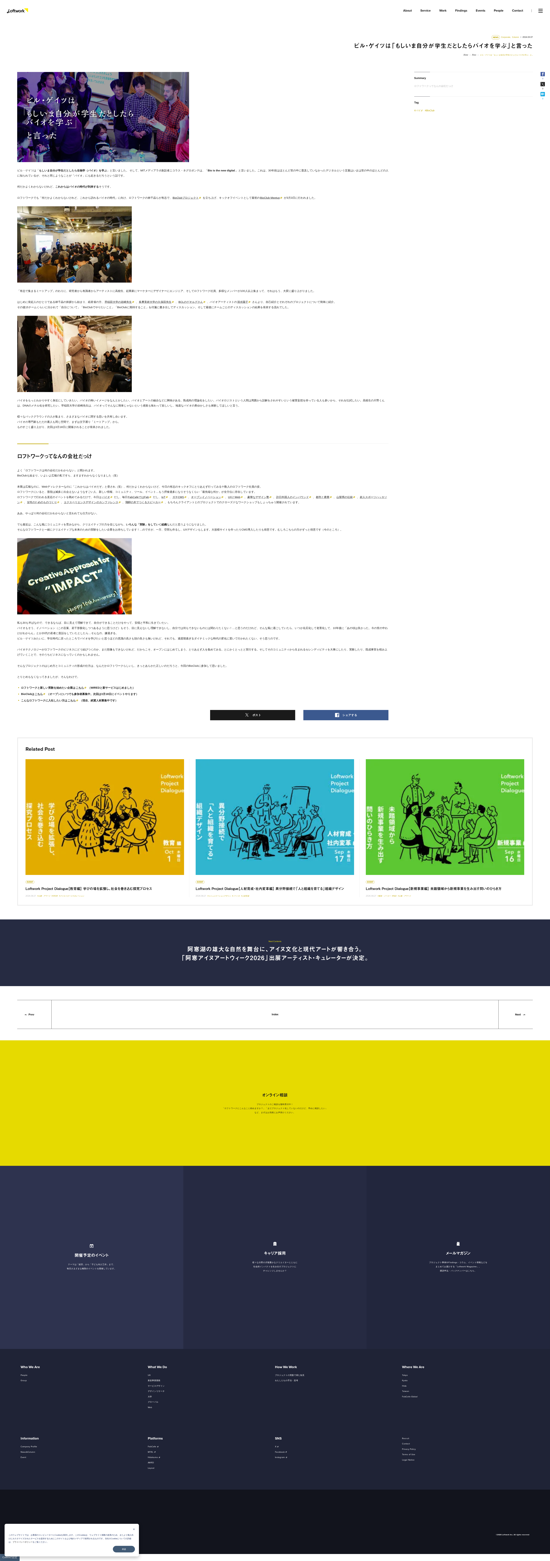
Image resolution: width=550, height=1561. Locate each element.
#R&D (394, 896)
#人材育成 (245, 896)
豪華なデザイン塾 (258, 497)
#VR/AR (55, 896)
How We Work (286, 1367)
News (474, 55)
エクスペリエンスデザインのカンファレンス (91, 502)
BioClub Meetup (270, 197)
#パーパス (236, 896)
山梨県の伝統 (344, 497)
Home (465, 55)
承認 (124, 1549)
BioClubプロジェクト (186, 197)
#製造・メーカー (384, 896)
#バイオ (418, 110)
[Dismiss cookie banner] (134, 1529)
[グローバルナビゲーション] (540, 10)
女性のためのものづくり (42, 502)
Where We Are (413, 1367)
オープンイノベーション (206, 497)
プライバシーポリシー (23, 1542)
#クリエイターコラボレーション (71, 896)
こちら (80, 687)
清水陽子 (242, 301)
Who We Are (30, 1367)
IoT (163, 497)
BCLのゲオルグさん (190, 301)
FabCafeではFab (138, 497)
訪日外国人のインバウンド (292, 497)
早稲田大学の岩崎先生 (118, 301)
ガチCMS (178, 497)
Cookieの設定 (9, 1557)
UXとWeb (234, 497)
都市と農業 (322, 497)
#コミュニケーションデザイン (219, 896)
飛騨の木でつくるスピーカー (143, 502)
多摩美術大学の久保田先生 (155, 301)
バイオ (106, 497)
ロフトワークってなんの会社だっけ (433, 86)
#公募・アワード (43, 896)
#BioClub (429, 110)
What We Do (157, 1367)
